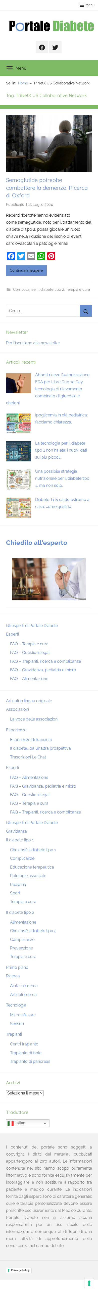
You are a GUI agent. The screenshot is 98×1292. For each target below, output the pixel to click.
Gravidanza (16, 831)
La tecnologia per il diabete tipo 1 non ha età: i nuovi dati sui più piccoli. (61, 450)
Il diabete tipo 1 (20, 840)
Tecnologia (16, 1005)
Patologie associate (28, 875)
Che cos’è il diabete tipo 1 (33, 849)
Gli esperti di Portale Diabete (32, 625)
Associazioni (17, 709)
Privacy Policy (20, 1270)
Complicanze (24, 289)
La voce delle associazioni (34, 719)
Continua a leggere (26, 270)
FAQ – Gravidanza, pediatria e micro (43, 669)
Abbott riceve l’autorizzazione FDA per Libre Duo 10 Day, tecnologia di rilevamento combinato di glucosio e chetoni (47, 388)
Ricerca (13, 976)
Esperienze (16, 730)
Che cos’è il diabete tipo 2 (33, 930)
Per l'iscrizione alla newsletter (33, 343)
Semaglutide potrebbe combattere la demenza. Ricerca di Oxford (47, 187)
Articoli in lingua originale (29, 700)
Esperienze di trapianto (31, 739)
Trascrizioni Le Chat (28, 757)
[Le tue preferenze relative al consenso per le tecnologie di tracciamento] (89, 1283)
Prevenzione (21, 948)
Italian (19, 1123)
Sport (15, 893)
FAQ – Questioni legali (30, 652)
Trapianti (14, 1034)
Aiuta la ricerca (24, 985)
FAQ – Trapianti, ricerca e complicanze (45, 661)
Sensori (17, 1023)
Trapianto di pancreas (30, 1061)
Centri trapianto (24, 1044)
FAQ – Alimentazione (29, 678)
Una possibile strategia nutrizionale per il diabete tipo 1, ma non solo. (62, 478)
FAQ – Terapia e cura (29, 644)
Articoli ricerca (23, 994)
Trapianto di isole (25, 1052)
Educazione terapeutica (32, 867)
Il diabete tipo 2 (50, 289)
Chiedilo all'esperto (36, 542)
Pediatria (18, 884)
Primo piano (17, 967)
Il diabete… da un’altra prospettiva (40, 748)
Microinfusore (23, 1015)
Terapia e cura (78, 289)
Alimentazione (23, 922)
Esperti (12, 634)
